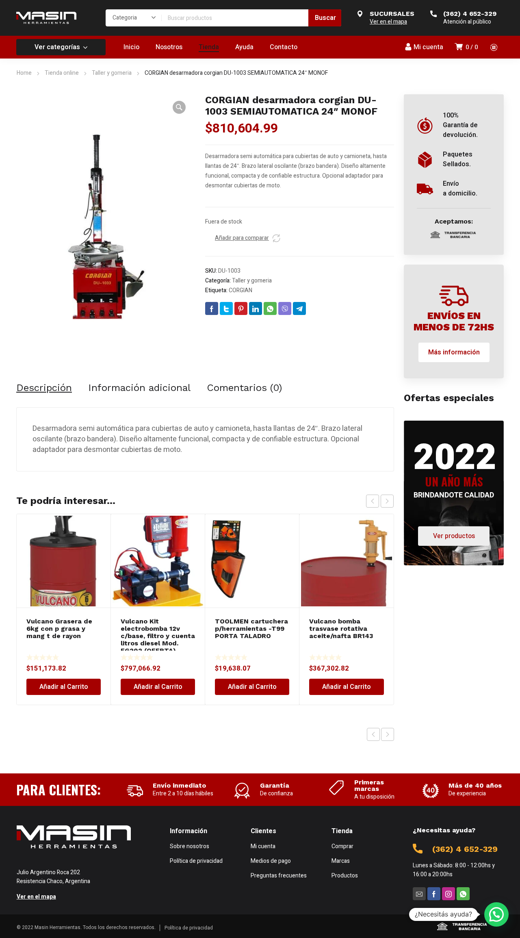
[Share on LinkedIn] (255, 308)
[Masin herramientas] (46, 18)
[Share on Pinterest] (240, 308)
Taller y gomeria (112, 73)
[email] (419, 893)
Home (24, 73)
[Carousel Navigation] (380, 501)
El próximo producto (387, 734)
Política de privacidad (189, 927)
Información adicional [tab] (139, 387)
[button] (179, 107)
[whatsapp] (463, 893)
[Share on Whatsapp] (270, 308)
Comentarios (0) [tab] (244, 387)
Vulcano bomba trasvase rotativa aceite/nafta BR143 (341, 628)
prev (372, 501)
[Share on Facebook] (211, 308)
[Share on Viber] (284, 308)
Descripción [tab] (44, 387)
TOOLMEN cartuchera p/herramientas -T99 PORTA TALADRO (251, 628)
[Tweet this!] (226, 308)
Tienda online (62, 73)
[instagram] (448, 893)
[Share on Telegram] (299, 308)
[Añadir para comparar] (276, 238)
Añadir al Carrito (63, 687)
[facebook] (433, 893)
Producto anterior (373, 734)
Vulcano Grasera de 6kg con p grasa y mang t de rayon (59, 628)
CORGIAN (240, 290)
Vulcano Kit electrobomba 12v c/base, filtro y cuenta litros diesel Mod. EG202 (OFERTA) (158, 635)
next (387, 501)
